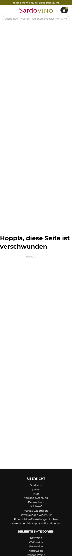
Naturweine (36, 550)
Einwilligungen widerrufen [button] (36, 514)
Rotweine (36, 537)
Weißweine (36, 542)
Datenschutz (36, 502)
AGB (36, 493)
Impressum (36, 489)
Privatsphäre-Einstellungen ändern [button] (36, 519)
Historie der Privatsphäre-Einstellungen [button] (36, 523)
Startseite (36, 485)
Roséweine (36, 546)
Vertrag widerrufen (36, 510)
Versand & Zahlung (36, 497)
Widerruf (36, 506)
